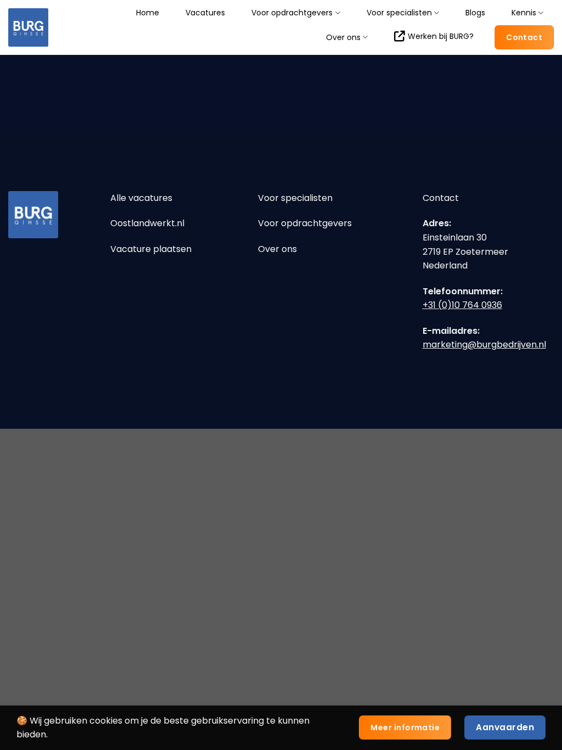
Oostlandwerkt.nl (147, 223)
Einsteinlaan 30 (455, 237)
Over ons (343, 37)
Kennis (524, 13)
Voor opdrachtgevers (292, 13)
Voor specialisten (399, 13)
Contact (441, 198)
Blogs (475, 12)
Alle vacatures (141, 198)
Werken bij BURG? (441, 36)
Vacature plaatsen (151, 249)
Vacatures (205, 12)
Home (147, 12)
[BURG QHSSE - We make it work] (45, 27)
